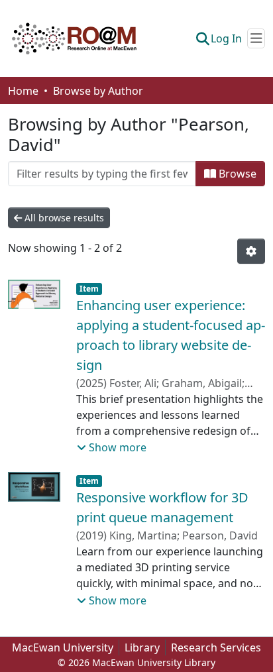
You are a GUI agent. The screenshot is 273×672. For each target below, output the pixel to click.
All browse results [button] (63, 217)
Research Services (216, 647)
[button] (74, 38)
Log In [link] (226, 38)
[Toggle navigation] (256, 38)
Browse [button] (236, 173)
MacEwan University (62, 647)
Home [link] (23, 91)
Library (142, 647)
